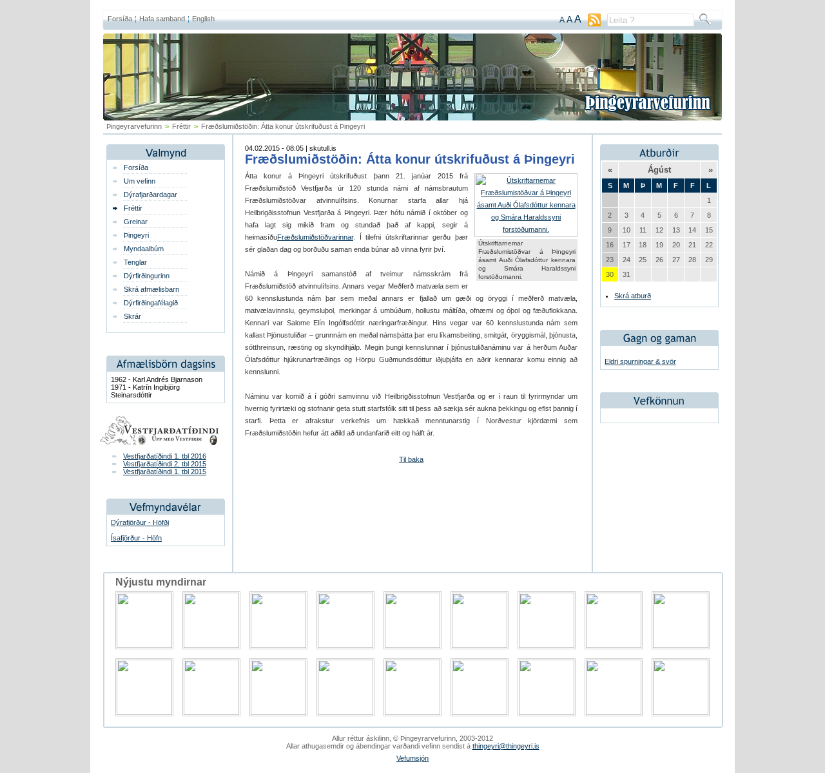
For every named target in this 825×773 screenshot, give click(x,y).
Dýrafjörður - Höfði (140, 522)
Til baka (411, 459)
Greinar (136, 221)
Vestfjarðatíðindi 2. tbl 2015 (164, 464)
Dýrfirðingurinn (147, 276)
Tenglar (135, 262)
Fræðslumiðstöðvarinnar (315, 237)
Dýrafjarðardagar (150, 194)
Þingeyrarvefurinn (134, 126)
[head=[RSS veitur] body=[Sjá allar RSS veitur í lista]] (594, 24)
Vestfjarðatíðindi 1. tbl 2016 (164, 456)
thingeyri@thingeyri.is (505, 746)
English (203, 19)
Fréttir (181, 126)
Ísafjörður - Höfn (136, 538)
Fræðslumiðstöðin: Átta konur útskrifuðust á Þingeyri (410, 159)
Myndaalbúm (144, 249)
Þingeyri (136, 235)
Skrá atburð (632, 296)
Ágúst (659, 170)
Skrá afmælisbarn (151, 289)
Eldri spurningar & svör (640, 361)
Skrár (132, 316)
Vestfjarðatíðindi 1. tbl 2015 (164, 471)
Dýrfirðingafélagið (151, 303)
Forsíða (120, 19)
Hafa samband (162, 19)
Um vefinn (139, 181)
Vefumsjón (412, 758)
